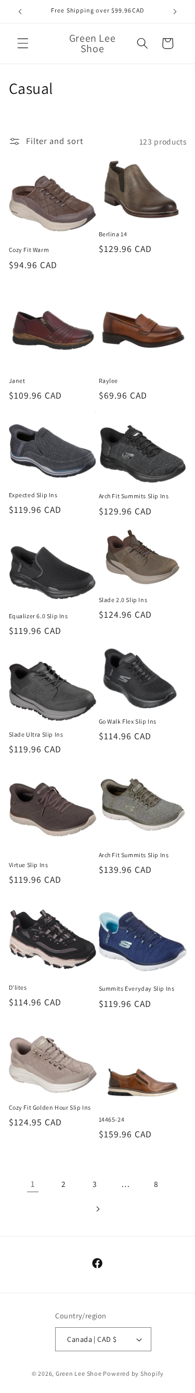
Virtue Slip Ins (28, 865)
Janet (17, 381)
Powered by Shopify (133, 1373)
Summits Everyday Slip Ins (137, 988)
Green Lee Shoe (79, 1373)
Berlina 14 (113, 234)
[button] (22, 43)
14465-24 (112, 1119)
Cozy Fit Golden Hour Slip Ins (50, 1107)
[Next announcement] (175, 11)
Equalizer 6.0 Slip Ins (38, 616)
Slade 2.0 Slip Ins (123, 600)
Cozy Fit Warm (29, 250)
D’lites (18, 987)
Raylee (109, 381)
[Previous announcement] (20, 11)
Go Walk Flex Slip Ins (128, 721)
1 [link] (33, 1184)
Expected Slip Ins (33, 495)
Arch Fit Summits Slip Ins (134, 496)
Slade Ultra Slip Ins (36, 734)
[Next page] (97, 1208)
